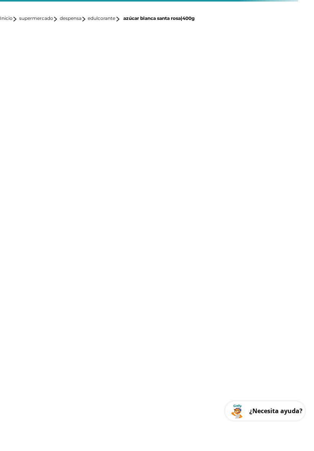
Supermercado (36, 18)
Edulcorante (101, 18)
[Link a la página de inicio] (9, 19)
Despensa (71, 18)
